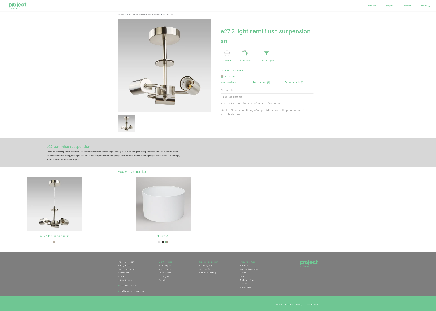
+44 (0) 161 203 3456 (128, 285)
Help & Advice (165, 273)
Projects (162, 280)
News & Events (165, 269)
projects (390, 5)
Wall (242, 276)
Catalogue (164, 276)
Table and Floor (247, 280)
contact (407, 5)
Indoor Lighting (206, 265)
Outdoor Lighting (206, 269)
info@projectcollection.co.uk (132, 291)
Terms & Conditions (284, 304)
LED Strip (243, 283)
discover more (55, 225)
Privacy (299, 304)
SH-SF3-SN (230, 76)
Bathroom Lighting (207, 273)
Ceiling (243, 273)
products (372, 5)
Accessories (245, 287)
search (424, 5)
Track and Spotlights (249, 269)
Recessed (244, 265)
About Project (165, 265)
